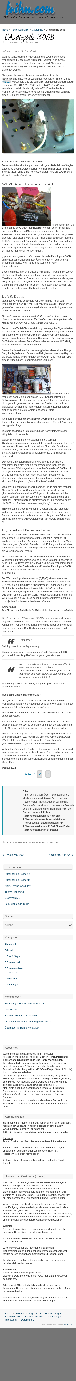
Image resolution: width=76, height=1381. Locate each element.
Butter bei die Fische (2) (17, 874)
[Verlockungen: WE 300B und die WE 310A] (38, 152)
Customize (37, 29)
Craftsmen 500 (12, 898)
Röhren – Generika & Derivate (21, 1015)
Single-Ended (52, 842)
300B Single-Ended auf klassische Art (25, 1003)
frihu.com (30, 9)
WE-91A (6, 81)
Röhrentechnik (12, 962)
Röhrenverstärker (20, 29)
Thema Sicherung (14, 892)
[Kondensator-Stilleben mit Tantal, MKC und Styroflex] (26, 224)
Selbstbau (12, 978)
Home (5, 29)
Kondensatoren (20, 842)
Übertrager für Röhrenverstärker (22, 1027)
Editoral (9, 950)
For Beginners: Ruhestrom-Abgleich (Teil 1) (28, 1021)
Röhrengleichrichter (36, 842)
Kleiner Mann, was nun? (18, 886)
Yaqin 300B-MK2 (60, 854)
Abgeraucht (11, 944)
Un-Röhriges (12, 984)
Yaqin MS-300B (15, 854)
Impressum (11, 1319)
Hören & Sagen (13, 956)
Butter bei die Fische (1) (17, 880)
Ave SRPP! (11, 1009)
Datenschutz (27, 1319)
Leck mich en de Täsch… (18, 904)
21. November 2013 (14, 42)
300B (9, 842)
